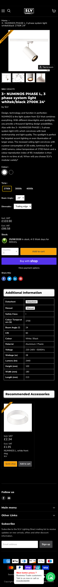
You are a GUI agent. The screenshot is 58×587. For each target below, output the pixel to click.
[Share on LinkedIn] (15, 278)
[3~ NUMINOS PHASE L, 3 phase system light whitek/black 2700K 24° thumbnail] (6, 78)
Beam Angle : (7, 198)
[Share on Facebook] (3, 278)
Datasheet (31, 302)
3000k (18, 188)
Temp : (4, 183)
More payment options (29, 268)
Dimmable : (6, 207)
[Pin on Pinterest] (20, 278)
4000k (29, 188)
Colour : (5, 167)
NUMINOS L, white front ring (16, 452)
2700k (7, 188)
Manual (30, 308)
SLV (6, 106)
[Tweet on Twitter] (9, 278)
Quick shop (11, 464)
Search (11, 574)
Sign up (46, 544)
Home (4, 20)
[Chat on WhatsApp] (50, 576)
